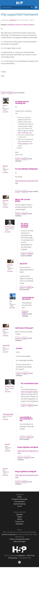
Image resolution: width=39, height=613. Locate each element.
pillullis (5, 201)
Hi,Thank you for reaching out (22, 102)
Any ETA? (23, 263)
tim (11, 301)
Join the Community (8, 534)
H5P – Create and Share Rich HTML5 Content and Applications (19, 3)
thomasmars (9, 227)
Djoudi (5, 166)
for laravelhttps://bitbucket (26, 169)
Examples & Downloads (19, 499)
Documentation (19, 501)
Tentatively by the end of (28, 298)
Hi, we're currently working (24, 225)
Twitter (19, 517)
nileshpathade (8, 414)
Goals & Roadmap (19, 504)
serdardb (6, 345)
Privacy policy (12, 558)
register (10, 92)
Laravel (19, 348)
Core (19, 133)
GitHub (19, 519)
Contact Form (19, 521)
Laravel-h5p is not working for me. (26, 418)
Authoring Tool (26, 133)
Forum (19, 506)
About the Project (19, 541)
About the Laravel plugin (22, 200)
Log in (3, 92)
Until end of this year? (24, 328)
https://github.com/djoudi (27, 447)
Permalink (5, 112)
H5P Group (31, 555)
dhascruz (13, 20)
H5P (19, 549)
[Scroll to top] (19, 563)
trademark (21, 555)
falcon (5, 105)
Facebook (19, 514)
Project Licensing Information (19, 539)
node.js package (23, 143)
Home (20, 497)
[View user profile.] (6, 103)
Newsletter (19, 524)
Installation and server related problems (20, 25)
